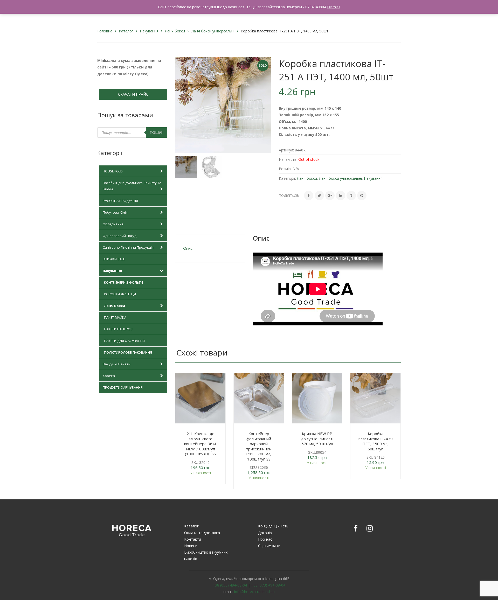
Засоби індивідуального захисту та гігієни (132, 185)
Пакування (149, 31)
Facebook (355, 528)
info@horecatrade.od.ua (254, 591)
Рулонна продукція (120, 200)
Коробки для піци (120, 294)
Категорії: (287, 178)
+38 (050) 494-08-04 (230, 585)
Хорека (109, 375)
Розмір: (285, 168)
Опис (187, 248)
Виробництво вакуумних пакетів (205, 555)
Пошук (156, 132)
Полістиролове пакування (128, 352)
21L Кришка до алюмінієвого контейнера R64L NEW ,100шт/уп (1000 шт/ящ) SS (200, 443)
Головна (104, 31)
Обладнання (113, 224)
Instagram (369, 528)
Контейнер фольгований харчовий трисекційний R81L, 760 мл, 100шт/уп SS (259, 446)
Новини (190, 545)
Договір (265, 532)
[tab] (210, 248)
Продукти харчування (123, 387)
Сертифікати (269, 545)
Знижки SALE (114, 259)
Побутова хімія (115, 212)
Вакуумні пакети (116, 364)
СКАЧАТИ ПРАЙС (133, 94)
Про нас (265, 539)
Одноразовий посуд (119, 235)
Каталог (126, 31)
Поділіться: (289, 195)
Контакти (192, 539)
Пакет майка (115, 317)
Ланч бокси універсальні (212, 31)
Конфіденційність (273, 526)
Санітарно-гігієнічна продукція (128, 247)
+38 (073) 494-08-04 (268, 585)
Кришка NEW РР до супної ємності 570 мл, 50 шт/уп (317, 438)
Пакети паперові (118, 329)
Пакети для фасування (124, 340)
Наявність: (288, 159)
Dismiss (333, 6)
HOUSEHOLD (113, 171)
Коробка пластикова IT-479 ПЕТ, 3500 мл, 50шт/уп (375, 441)
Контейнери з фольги (123, 282)
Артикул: (286, 150)
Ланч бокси (175, 31)
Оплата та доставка (202, 532)
